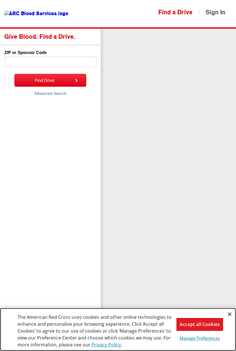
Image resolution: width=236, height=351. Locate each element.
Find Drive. (45, 80)
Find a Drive (175, 12)
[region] (118, 329)
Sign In (215, 12)
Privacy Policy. (107, 345)
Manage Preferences (200, 338)
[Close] (229, 314)
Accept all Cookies (200, 324)
